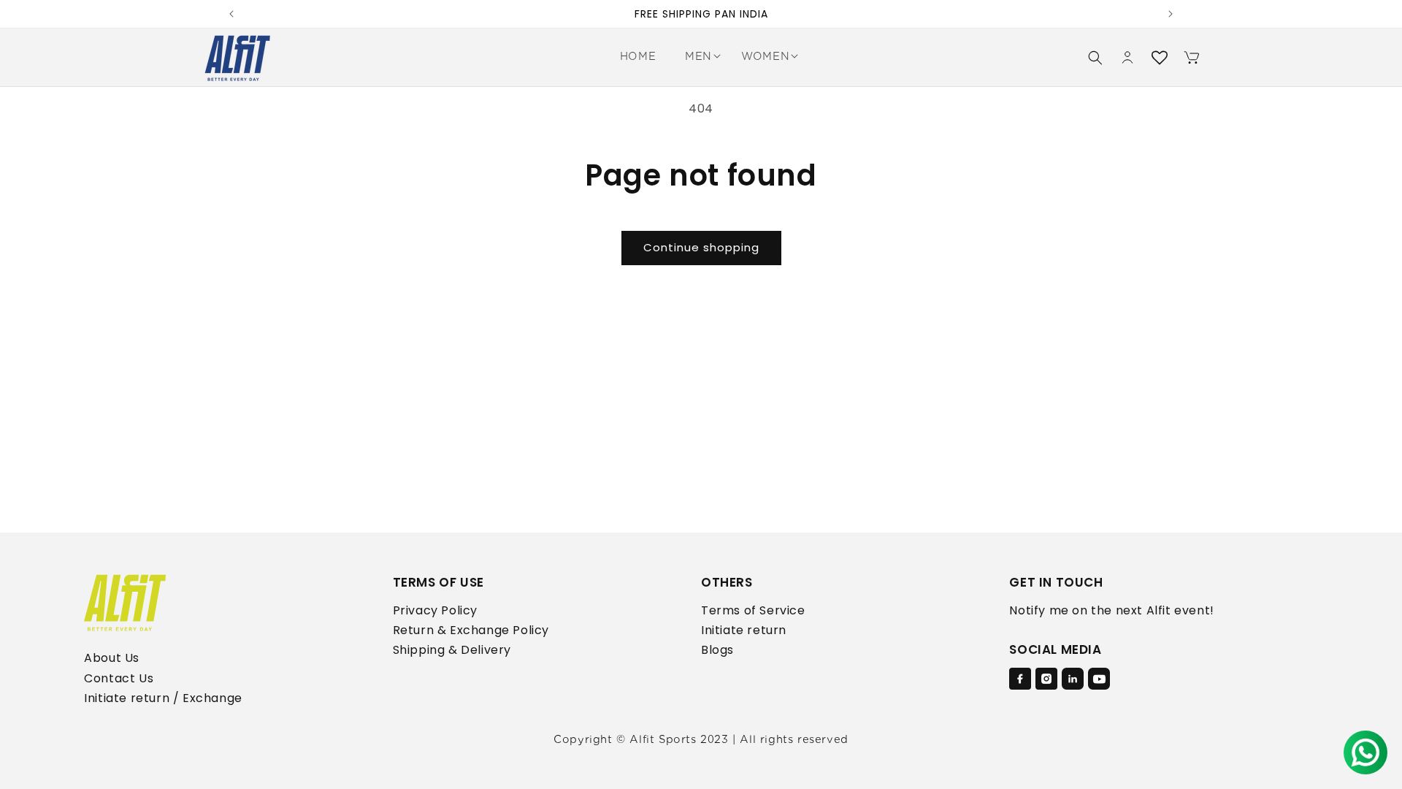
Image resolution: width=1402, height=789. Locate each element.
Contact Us (118, 678)
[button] (698, 57)
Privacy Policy (435, 610)
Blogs (717, 649)
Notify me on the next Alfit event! (1111, 610)
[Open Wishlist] (1160, 58)
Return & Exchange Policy (471, 630)
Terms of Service (753, 610)
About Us (111, 657)
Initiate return (743, 630)
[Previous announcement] (231, 14)
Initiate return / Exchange (163, 698)
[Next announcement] (1170, 14)
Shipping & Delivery (452, 649)
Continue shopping (701, 247)
